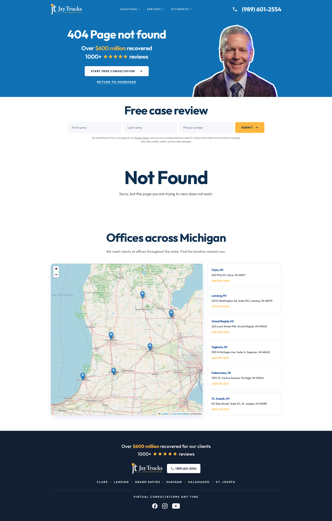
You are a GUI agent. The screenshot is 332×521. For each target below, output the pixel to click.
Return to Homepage (116, 82)
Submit (247, 127)
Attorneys (179, 9)
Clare (102, 482)
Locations (128, 9)
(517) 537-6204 (220, 306)
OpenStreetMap (180, 413)
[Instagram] (165, 506)
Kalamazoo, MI (221, 373)
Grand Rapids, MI (223, 321)
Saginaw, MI (219, 347)
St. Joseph (225, 482)
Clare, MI (217, 270)
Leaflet (164, 413)
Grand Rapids (147, 482)
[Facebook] (155, 506)
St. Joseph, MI (220, 398)
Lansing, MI (219, 296)
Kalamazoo (199, 482)
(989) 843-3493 (221, 281)
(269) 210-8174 (220, 358)
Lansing (121, 482)
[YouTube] (176, 506)
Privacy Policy (142, 137)
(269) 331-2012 (220, 409)
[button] (142, 295)
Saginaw (174, 482)
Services (154, 9)
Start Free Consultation (113, 71)
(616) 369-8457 (220, 332)
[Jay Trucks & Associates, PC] (147, 468)
